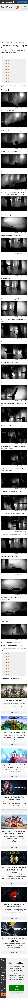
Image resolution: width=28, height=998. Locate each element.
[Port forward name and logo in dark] (10, 7)
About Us (3, 989)
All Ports (3, 981)
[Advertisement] (14, 26)
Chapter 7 (7, 78)
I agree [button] (17, 986)
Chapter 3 (7, 66)
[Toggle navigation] (25, 7)
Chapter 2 (7, 63)
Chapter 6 (7, 75)
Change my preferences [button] (17, 992)
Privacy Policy (4, 990)
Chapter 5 (7, 72)
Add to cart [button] (21, 2)
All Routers (4, 979)
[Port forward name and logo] (7, 2)
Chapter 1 (7, 60)
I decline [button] (17, 989)
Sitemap (3, 972)
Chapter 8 (7, 81)
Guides (7, 42)
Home (2, 42)
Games (2, 983)
